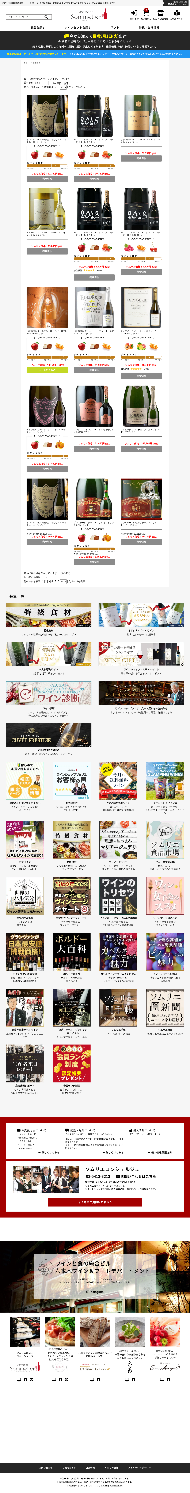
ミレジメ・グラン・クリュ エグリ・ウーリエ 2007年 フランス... (141, 332)
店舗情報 (90, 1467)
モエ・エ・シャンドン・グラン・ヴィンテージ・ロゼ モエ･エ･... (140, 233)
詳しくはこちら (50, 1152)
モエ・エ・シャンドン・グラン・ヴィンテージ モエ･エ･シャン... (93, 140)
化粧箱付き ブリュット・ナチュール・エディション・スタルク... (94, 332)
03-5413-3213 (98, 1176)
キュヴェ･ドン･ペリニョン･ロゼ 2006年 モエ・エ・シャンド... (46, 430)
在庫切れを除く (62, 83)
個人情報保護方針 (161, 1152)
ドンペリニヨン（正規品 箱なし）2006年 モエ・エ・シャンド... (47, 523)
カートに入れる (47, 370)
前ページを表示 (32, 87)
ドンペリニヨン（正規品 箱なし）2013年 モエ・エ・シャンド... (47, 140)
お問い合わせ (46, 1467)
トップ (27, 62)
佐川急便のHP (128, 46)
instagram (96, 1292)
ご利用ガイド (69, 1467)
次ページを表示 (76, 87)
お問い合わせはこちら (138, 1176)
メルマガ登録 (111, 1467)
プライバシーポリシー (139, 1467)
